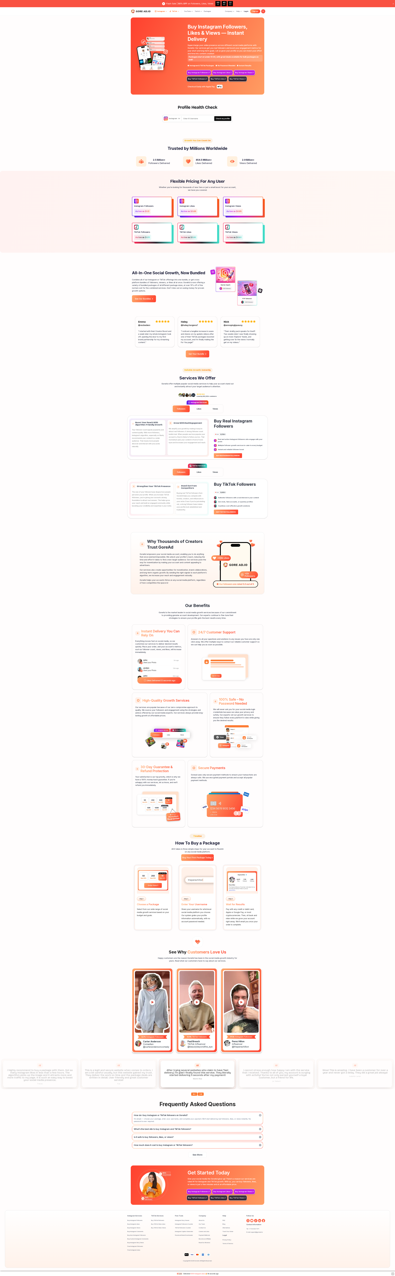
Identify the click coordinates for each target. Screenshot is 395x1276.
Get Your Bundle (196, 354)
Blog (223, 1224)
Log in (246, 11)
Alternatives (226, 1228)
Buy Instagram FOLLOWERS (228, 456)
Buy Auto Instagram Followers (136, 1235)
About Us (201, 1220)
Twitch (197, 11)
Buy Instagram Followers (134, 1220)
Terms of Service (227, 1243)
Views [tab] (215, 409)
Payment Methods (204, 1235)
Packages (207, 11)
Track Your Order (227, 1231)
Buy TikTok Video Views (158, 1228)
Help (238, 11)
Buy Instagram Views (133, 1228)
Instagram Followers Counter (184, 1224)
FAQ (223, 1220)
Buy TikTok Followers (226, 512)
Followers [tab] (181, 409)
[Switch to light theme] (263, 11)
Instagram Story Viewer (182, 1220)
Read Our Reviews (204, 1242)
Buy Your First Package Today (197, 857)
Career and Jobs (204, 1231)
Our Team (202, 1224)
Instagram (161, 11)
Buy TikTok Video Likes (158, 1224)
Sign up (255, 11)
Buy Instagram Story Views (135, 1242)
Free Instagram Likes (133, 1250)
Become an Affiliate (205, 1239)
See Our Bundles (143, 299)
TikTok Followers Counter (183, 1228)
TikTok (174, 11)
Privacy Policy (226, 1240)
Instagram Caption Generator (184, 1231)
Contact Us (202, 1228)
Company (228, 11)
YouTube (187, 11)
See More (197, 1155)
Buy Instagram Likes (133, 1224)
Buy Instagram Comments (135, 1231)
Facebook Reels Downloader (184, 1235)
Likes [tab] (199, 409)
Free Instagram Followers (135, 1246)
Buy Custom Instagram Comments (137, 1239)
